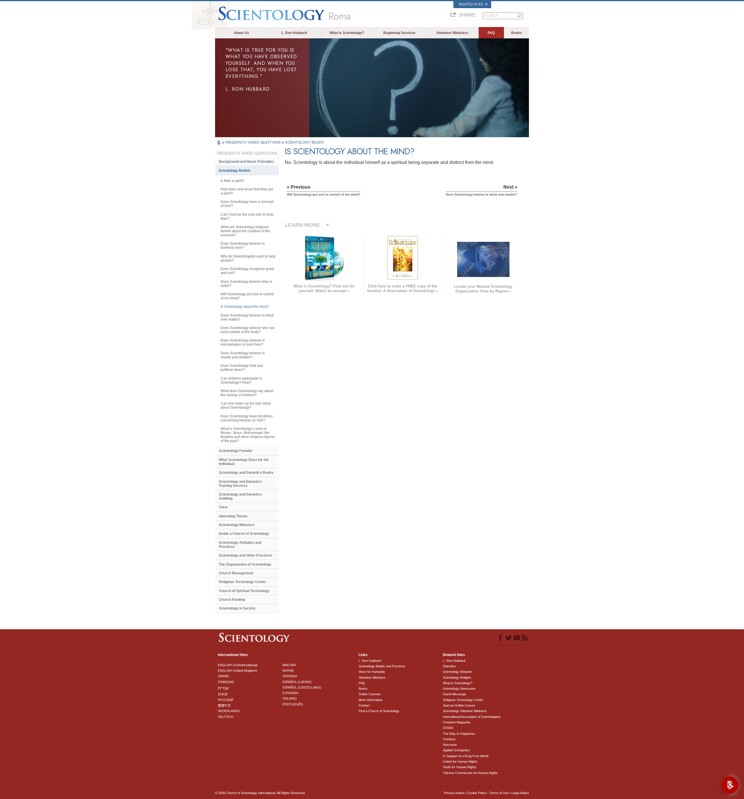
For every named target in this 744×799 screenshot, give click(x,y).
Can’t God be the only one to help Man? (247, 216)
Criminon (449, 739)
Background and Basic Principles (246, 162)
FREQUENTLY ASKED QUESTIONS (253, 142)
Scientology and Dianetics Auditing (240, 496)
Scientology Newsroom (459, 688)
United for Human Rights (460, 761)
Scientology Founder (236, 451)
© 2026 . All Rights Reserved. (260, 793)
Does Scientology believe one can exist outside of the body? (248, 330)
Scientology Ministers (237, 525)
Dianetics (449, 666)
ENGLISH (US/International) (237, 665)
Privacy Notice (454, 793)
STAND (448, 728)
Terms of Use (499, 793)
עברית (223, 688)
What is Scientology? (347, 33)
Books (516, 33)
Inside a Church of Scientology (244, 534)
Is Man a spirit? (232, 181)
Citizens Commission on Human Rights (470, 773)
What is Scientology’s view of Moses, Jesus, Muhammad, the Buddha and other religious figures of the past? (248, 435)
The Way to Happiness (459, 733)
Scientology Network (457, 671)
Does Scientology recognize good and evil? (247, 271)
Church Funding (232, 600)
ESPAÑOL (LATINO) (297, 682)
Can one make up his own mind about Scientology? (246, 405)
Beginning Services (399, 33)
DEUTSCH (225, 716)
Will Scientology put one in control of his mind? (247, 296)
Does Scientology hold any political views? (242, 368)
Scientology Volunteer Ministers (465, 711)
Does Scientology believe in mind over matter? (247, 317)
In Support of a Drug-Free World (465, 756)
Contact (364, 705)
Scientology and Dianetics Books (246, 473)
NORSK (288, 670)
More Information (370, 700)
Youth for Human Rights (459, 767)
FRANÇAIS (226, 682)
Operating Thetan (233, 516)
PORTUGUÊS (292, 704)
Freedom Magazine (456, 722)
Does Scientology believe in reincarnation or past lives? (243, 342)
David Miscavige (454, 694)
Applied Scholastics (456, 750)
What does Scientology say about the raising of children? (247, 393)
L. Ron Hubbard (294, 33)
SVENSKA (289, 676)
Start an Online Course (459, 705)
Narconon (450, 744)
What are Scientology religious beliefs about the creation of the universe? (245, 231)
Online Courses (370, 694)
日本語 (223, 694)
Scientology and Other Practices (245, 555)
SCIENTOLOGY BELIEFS (304, 142)
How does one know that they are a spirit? (247, 191)
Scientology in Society (237, 608)
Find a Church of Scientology (379, 711)
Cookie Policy (477, 793)
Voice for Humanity (372, 671)
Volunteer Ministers (452, 33)
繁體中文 (224, 705)
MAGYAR (289, 665)
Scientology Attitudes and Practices (240, 545)
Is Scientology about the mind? (245, 307)
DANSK (223, 676)
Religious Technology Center (242, 582)
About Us (241, 33)
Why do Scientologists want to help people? (248, 258)
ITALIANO (289, 698)
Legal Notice (520, 793)
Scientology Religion (457, 677)
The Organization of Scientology (245, 564)
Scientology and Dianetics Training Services (240, 484)
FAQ (491, 33)
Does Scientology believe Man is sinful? (246, 284)
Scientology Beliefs (235, 171)
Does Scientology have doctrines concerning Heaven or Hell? (247, 418)
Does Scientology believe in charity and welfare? (243, 355)
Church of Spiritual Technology (244, 591)
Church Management (236, 573)
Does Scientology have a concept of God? (247, 204)
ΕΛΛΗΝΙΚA (290, 693)
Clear (223, 507)
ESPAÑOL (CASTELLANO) (301, 687)
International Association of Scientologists (472, 716)
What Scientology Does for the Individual (244, 462)
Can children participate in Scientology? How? (241, 380)
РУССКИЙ (225, 700)
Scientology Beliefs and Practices (382, 666)
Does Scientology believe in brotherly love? (243, 246)
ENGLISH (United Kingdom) (237, 670)
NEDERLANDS (228, 711)
